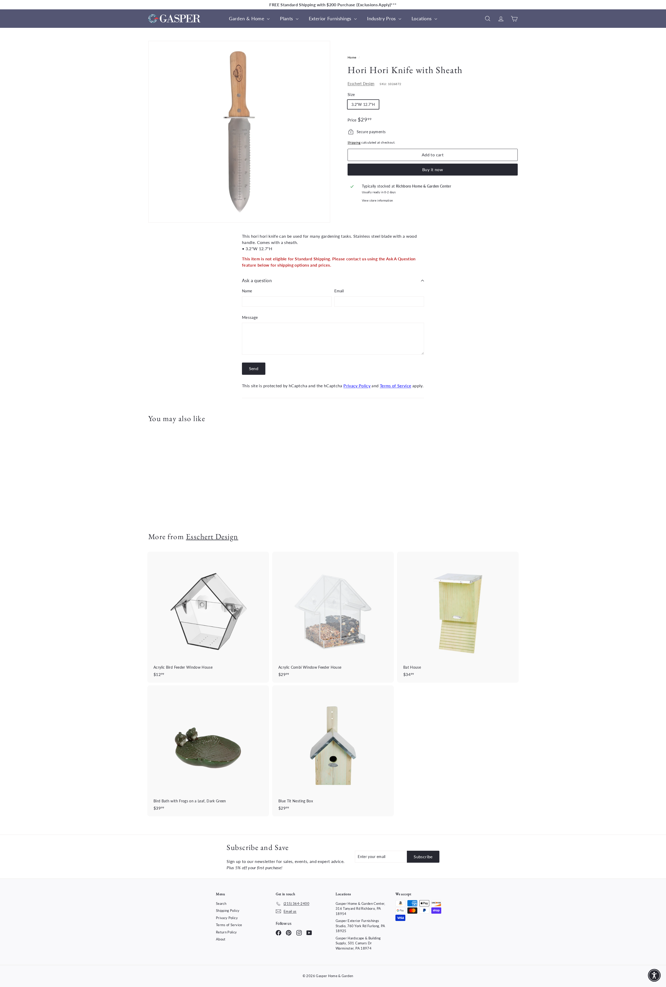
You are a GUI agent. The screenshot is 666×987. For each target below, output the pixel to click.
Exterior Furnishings (331, 18)
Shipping (354, 142)
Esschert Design (361, 83)
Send (254, 368)
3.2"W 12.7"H (363, 104)
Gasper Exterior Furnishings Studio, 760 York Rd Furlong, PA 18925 (360, 926)
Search (221, 903)
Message (250, 317)
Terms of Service (395, 385)
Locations (422, 18)
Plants (287, 18)
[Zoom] (239, 131)
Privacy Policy (356, 385)
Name (247, 290)
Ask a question (257, 280)
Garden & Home (247, 18)
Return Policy (226, 932)
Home (352, 57)
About (221, 939)
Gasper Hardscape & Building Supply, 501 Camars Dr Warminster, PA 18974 (358, 943)
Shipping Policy (227, 910)
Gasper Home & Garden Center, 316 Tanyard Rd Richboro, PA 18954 (360, 908)
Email (339, 290)
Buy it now (432, 169)
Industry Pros (382, 18)
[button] (654, 975)
